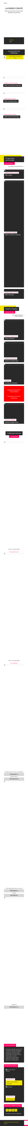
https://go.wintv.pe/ (14, 551)
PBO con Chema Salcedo (12, 85)
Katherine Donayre (11, 383)
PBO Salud (8, 175)
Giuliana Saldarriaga (11, 361)
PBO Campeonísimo (11, 101)
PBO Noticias (9, 295)
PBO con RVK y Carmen (13, 235)
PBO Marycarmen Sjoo (11, 117)
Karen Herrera (9, 338)
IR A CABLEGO (14, 663)
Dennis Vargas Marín (11, 422)
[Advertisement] (14, 26)
